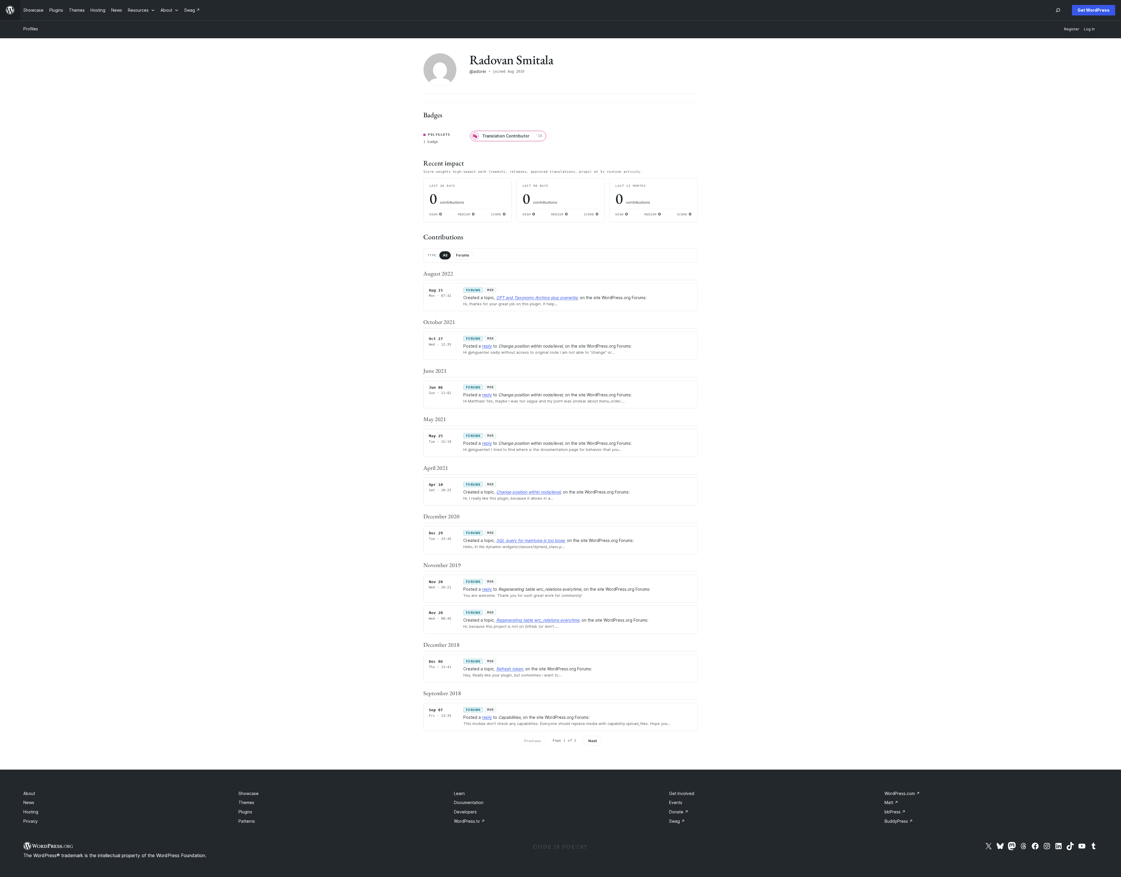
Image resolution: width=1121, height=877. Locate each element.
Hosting (30, 811)
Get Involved (681, 793)
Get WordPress (1094, 10)
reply (487, 346)
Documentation (468, 802)
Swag (677, 821)
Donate (678, 811)
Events (675, 802)
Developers (465, 811)
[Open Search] (1058, 10)
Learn (459, 793)
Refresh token (509, 668)
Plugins (245, 811)
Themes (246, 802)
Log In (1089, 29)
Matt (891, 802)
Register (1071, 29)
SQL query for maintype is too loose (530, 540)
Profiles (30, 28)
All (445, 255)
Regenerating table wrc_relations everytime (537, 620)
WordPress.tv (469, 821)
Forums (462, 255)
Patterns (247, 821)
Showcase (249, 793)
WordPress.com (902, 793)
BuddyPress (899, 821)
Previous (532, 740)
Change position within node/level (528, 491)
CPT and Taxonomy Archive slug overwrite (536, 297)
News (28, 802)
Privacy (30, 821)
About (29, 793)
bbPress (895, 811)
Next (592, 740)
